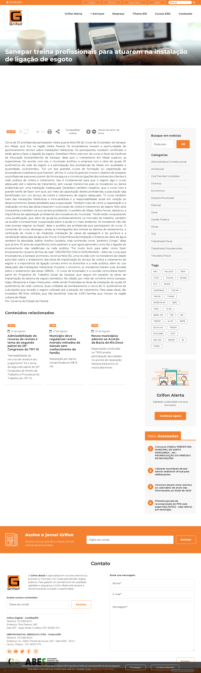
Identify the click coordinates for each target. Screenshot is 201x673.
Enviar (185, 661)
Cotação (91, 2)
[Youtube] (16, 651)
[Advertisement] (100, 89)
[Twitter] (22, 651)
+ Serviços (97, 13)
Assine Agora (134, 2)
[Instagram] (36, 651)
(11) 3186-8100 (15, 2)
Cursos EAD (163, 13)
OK (183, 144)
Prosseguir (135, 667)
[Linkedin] (9, 651)
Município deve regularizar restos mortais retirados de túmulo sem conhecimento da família (64, 344)
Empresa (118, 13)
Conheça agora (170, 415)
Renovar (112, 2)
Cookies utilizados (165, 667)
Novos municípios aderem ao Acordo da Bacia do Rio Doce (107, 339)
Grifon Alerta (73, 13)
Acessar (157, 2)
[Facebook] (29, 651)
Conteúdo (185, 13)
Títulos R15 (139, 13)
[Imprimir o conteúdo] (49, 132)
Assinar (186, 539)
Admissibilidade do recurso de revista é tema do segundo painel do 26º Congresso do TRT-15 (23, 342)
